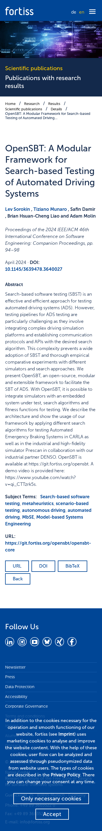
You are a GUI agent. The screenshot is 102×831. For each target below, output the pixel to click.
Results (54, 104)
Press (10, 676)
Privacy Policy (65, 775)
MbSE (28, 517)
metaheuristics (38, 503)
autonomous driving (43, 510)
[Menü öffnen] (92, 12)
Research (32, 104)
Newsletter (15, 667)
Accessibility (16, 696)
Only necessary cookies (51, 798)
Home (10, 104)
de (73, 12)
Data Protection (20, 686)
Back (18, 578)
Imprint (66, 734)
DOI (43, 566)
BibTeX (72, 566)
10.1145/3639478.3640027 (33, 269)
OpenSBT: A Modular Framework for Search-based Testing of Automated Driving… (47, 115)
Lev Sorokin (17, 209)
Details (56, 109)
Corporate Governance (26, 706)
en (81, 12)
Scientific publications (23, 109)
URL (17, 566)
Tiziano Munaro (50, 209)
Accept (52, 814)
